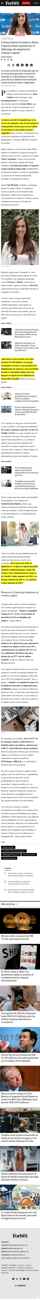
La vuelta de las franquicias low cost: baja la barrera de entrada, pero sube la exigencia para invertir (19, 1215)
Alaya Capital (8, 847)
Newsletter (12, 1265)
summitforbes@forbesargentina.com (17, 1251)
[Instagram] (20, 1279)
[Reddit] (22, 65)
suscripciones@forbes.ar (17, 1255)
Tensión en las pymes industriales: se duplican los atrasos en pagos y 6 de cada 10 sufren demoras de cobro (19, 1138)
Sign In (36, 3)
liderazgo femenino (11, 854)
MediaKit (5, 1265)
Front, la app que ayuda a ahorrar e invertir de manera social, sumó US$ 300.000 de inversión (27, 411)
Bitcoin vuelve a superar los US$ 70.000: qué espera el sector (17, 937)
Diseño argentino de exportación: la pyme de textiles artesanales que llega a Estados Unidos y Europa (20, 1177)
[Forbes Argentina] (12, 3)
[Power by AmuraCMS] (20, 1285)
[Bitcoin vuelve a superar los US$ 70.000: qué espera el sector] (20, 921)
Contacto (21, 1265)
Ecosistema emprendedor (14, 851)
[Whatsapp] (9, 65)
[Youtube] (24, 1279)
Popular (7, 868)
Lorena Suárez (29, 854)
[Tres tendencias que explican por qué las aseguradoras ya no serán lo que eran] (6, 469)
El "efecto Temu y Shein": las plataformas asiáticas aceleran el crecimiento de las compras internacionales (17, 976)
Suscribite (26, 3)
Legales (4, 1270)
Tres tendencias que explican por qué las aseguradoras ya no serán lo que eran (27, 471)
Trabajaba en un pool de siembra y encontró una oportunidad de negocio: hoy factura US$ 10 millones (26, 485)
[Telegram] (27, 65)
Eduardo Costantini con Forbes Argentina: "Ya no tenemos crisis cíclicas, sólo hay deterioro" (27, 346)
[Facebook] (18, 65)
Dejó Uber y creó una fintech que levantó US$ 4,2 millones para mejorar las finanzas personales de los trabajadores (21, 874)
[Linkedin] (31, 65)
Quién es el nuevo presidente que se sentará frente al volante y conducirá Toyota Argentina (27, 397)
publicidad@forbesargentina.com (18, 1245)
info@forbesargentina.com (15, 1248)
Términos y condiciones (24, 1268)
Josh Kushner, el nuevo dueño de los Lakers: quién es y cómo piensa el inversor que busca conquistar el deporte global (21, 891)
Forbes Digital (6, 57)
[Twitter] (13, 65)
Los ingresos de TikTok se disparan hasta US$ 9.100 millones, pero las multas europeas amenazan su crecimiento (18, 1017)
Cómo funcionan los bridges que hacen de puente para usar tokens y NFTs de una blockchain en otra (27, 333)
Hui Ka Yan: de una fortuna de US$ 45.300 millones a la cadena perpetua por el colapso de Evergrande (19, 1058)
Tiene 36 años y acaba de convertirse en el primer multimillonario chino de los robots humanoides (20, 882)
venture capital (9, 858)
